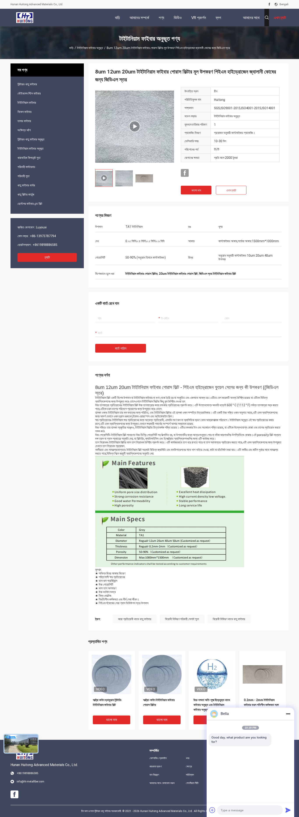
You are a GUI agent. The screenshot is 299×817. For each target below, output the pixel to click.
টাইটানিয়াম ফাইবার (27, 102)
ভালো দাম (196, 190)
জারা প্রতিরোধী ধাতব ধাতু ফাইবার (134, 619)
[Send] (288, 810)
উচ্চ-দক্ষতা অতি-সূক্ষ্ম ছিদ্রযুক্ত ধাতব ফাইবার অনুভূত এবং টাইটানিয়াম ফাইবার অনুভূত (211, 704)
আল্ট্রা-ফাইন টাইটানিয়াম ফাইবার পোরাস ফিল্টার (159, 702)
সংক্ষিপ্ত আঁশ (24, 130)
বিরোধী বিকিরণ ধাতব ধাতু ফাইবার (229, 619)
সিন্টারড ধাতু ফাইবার (27, 84)
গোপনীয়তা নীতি (192, 783)
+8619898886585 (45, 245)
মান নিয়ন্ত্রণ (154, 774)
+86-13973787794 (43, 236)
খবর (187, 758)
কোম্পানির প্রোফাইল (158, 758)
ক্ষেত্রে (189, 766)
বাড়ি (71, 48)
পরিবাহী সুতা (24, 176)
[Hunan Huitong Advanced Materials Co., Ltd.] (24, 17)
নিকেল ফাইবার (25, 112)
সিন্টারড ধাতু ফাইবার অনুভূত (31, 139)
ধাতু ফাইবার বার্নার (26, 185)
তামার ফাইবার (24, 121)
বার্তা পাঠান (120, 348)
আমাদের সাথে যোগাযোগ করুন (162, 783)
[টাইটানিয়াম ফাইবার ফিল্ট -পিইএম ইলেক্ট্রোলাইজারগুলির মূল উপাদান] (134, 126)
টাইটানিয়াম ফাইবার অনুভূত (90, 48)
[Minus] (288, 713)
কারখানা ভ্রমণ (156, 766)
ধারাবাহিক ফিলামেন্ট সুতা (29, 157)
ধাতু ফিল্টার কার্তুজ (26, 194)
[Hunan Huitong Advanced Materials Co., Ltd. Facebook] (269, 4)
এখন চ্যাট (231, 190)
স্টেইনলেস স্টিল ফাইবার (29, 93)
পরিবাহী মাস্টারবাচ (26, 167)
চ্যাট (47, 257)
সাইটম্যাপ (190, 774)
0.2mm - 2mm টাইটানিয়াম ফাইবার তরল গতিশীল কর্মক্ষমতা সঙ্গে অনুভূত (261, 704)
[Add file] (212, 810)
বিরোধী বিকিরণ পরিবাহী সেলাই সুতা (182, 619)
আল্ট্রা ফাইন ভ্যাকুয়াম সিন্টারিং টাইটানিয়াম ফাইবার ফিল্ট (107, 702)
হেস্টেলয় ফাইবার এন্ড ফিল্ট (30, 203)
